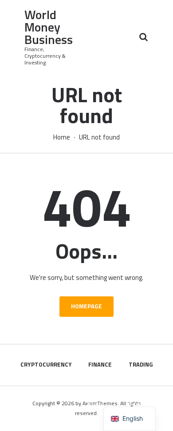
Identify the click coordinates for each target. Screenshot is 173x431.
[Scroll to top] (156, 419)
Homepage (86, 306)
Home (61, 137)
